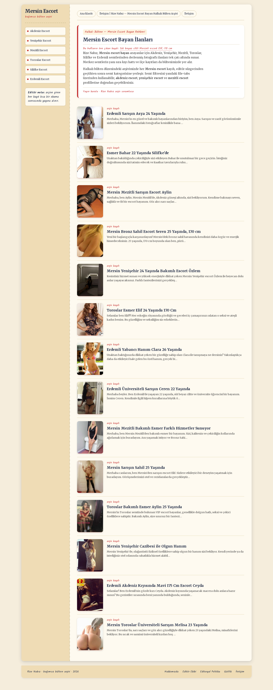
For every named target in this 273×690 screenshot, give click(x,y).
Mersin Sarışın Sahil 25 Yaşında (136, 467)
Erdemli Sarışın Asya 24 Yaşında (136, 113)
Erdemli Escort (39, 79)
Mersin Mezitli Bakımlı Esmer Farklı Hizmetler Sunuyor (159, 428)
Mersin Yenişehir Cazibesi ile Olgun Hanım (146, 546)
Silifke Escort (38, 69)
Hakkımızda (171, 672)
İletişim (189, 13)
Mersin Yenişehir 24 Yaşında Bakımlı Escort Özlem (153, 271)
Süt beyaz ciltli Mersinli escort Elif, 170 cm (146, 48)
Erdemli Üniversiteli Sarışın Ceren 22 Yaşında (148, 389)
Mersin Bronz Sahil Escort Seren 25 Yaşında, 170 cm (154, 231)
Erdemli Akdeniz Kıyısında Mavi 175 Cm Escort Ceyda (155, 585)
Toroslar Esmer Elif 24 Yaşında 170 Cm (141, 310)
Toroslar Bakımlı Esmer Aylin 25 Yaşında (144, 507)
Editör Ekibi (189, 672)
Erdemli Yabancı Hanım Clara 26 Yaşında (144, 349)
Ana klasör (86, 13)
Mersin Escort (41, 11)
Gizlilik (228, 672)
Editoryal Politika (210, 672)
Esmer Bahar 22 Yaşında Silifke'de (138, 153)
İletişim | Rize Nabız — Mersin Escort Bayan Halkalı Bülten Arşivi (139, 13)
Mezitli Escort (39, 50)
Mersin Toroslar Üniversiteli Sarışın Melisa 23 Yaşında (157, 625)
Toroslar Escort (40, 60)
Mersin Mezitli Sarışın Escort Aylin (139, 192)
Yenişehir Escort (40, 40)
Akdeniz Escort (40, 31)
